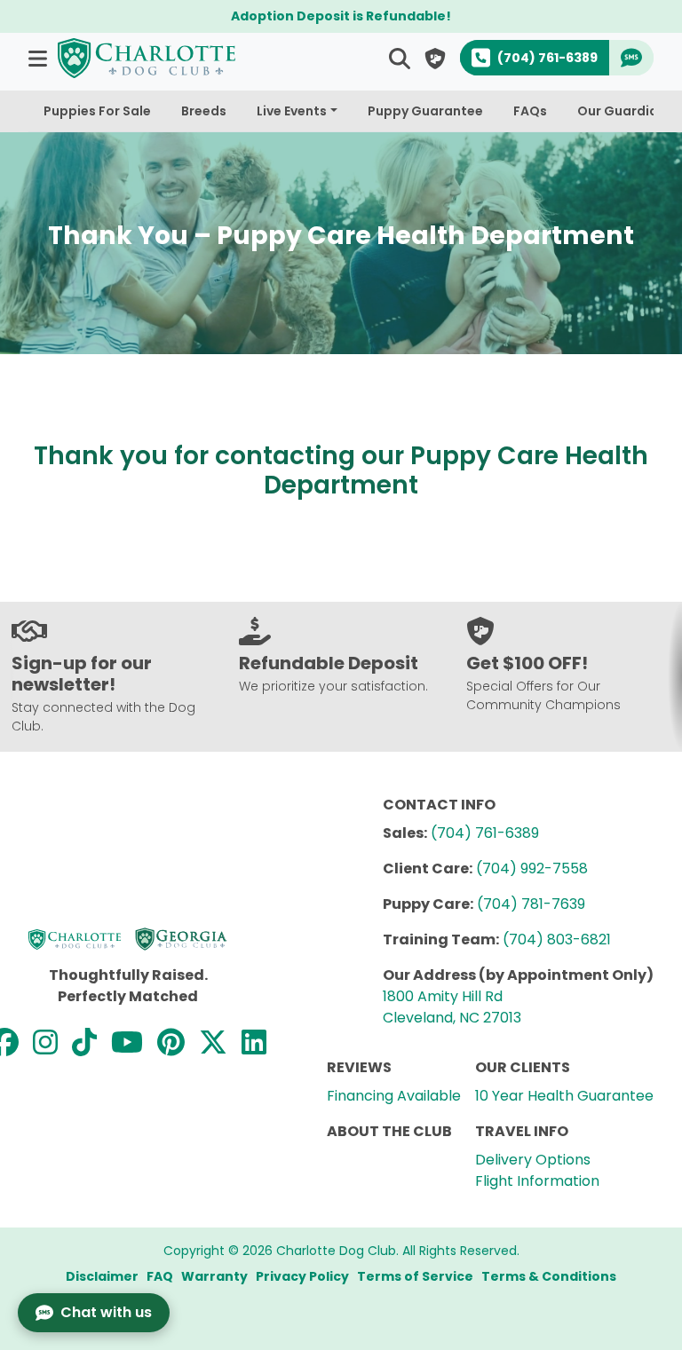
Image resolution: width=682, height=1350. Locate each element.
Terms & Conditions (548, 1276)
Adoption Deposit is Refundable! (341, 16)
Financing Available (394, 1096)
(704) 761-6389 (485, 833)
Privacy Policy (302, 1276)
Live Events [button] (292, 111)
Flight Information (537, 1181)
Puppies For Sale (97, 111)
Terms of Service (415, 1276)
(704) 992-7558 (532, 868)
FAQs (530, 111)
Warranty (214, 1276)
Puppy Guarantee (425, 111)
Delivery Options (533, 1159)
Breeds (203, 111)
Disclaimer (102, 1276)
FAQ (160, 1276)
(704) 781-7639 (531, 904)
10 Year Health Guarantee (564, 1096)
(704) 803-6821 (557, 939)
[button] (39, 58)
